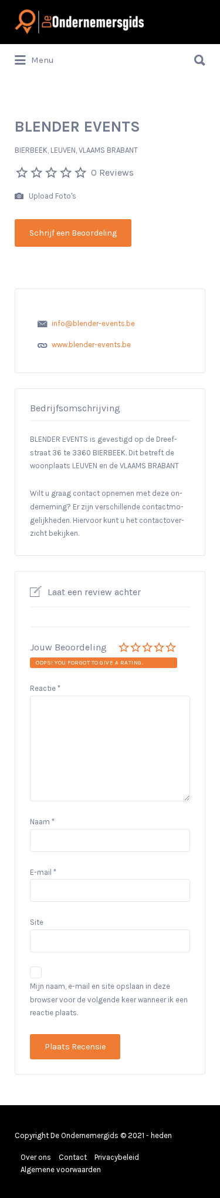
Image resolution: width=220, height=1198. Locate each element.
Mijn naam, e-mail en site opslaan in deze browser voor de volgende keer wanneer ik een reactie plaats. (109, 1000)
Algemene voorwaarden (61, 1169)
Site (36, 922)
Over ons (36, 1157)
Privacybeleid (116, 1157)
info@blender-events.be (93, 323)
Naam (42, 821)
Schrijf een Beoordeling (73, 233)
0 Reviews (112, 172)
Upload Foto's (51, 196)
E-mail (43, 872)
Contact (73, 1157)
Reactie (45, 688)
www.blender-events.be (91, 344)
